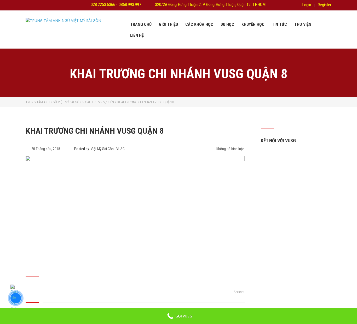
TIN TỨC (279, 24)
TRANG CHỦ (141, 24)
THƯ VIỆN (302, 24)
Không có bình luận (230, 149)
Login (306, 5)
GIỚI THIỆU (168, 24)
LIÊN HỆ (137, 35)
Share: (239, 291)
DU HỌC (227, 24)
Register (324, 5)
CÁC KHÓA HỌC (199, 24)
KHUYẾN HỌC (252, 24)
